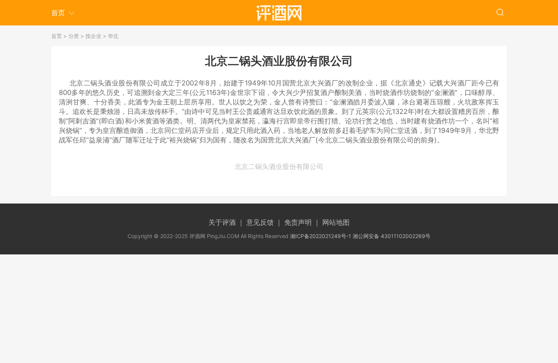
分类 (73, 36)
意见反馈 (264, 222)
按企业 (93, 36)
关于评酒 (226, 222)
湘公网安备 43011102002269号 (391, 236)
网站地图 (336, 222)
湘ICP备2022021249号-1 (320, 236)
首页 (56, 36)
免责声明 (302, 222)
